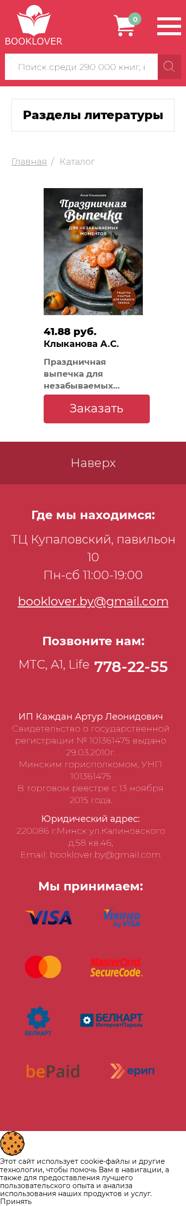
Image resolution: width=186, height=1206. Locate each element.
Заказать (96, 408)
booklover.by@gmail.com (93, 601)
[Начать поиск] (169, 67)
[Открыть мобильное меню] (169, 26)
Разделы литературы (93, 115)
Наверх (93, 463)
